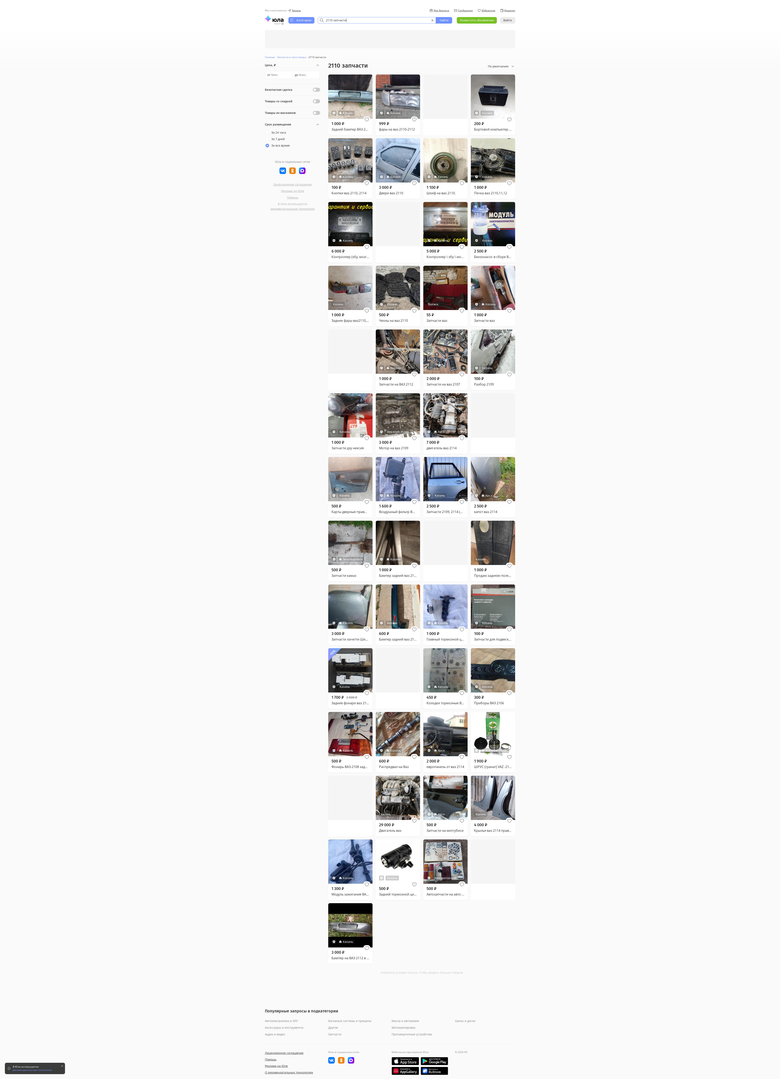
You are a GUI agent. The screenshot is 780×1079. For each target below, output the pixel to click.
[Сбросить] (432, 20)
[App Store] (405, 1061)
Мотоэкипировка (403, 1027)
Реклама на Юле (292, 191)
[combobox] (377, 20)
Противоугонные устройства (412, 1034)
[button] (367, 119)
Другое (333, 1027)
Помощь (292, 197)
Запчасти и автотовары (291, 57)
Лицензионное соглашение (292, 184)
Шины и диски (465, 1021)
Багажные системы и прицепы (350, 1021)
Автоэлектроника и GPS (281, 1021)
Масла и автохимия (405, 1021)
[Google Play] (434, 1061)
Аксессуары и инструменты (284, 1027)
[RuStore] (434, 1071)
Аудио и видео (275, 1034)
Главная (270, 57)
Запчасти (334, 1034)
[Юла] (274, 18)
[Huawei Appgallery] (405, 1071)
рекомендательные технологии (293, 209)
